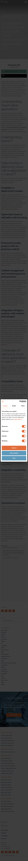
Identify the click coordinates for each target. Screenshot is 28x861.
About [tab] (23, 405)
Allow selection (14, 453)
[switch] (24, 431)
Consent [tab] (5, 405)
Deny (14, 458)
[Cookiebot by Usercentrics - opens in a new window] (19, 401)
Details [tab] (14, 405)
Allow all (14, 448)
